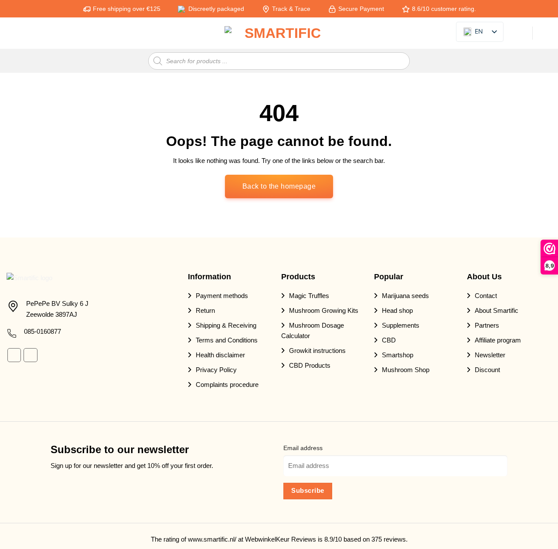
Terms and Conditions (227, 340)
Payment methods (222, 295)
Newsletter (490, 355)
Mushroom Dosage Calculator (312, 330)
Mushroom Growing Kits (323, 310)
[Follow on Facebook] (14, 355)
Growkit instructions (317, 350)
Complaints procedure (227, 384)
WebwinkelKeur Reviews (280, 539)
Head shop (397, 310)
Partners (487, 325)
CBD (389, 340)
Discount (487, 369)
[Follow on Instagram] (30, 355)
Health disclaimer (220, 355)
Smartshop (397, 355)
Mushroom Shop (405, 369)
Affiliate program (498, 340)
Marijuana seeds (405, 295)
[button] (12, 33)
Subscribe (307, 490)
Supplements (400, 325)
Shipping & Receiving (226, 325)
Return (205, 310)
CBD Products (309, 365)
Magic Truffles (309, 295)
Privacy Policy (216, 369)
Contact (486, 295)
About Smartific (496, 310)
